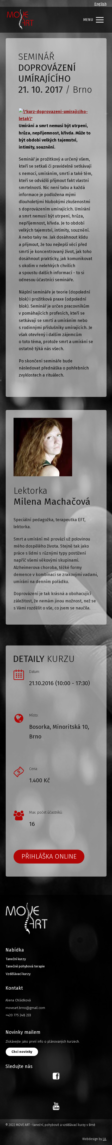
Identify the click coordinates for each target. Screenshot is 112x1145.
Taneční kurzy (16, 959)
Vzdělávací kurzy (18, 974)
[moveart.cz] (20, 19)
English (100, 4)
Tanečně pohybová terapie (25, 966)
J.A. (105, 1139)
